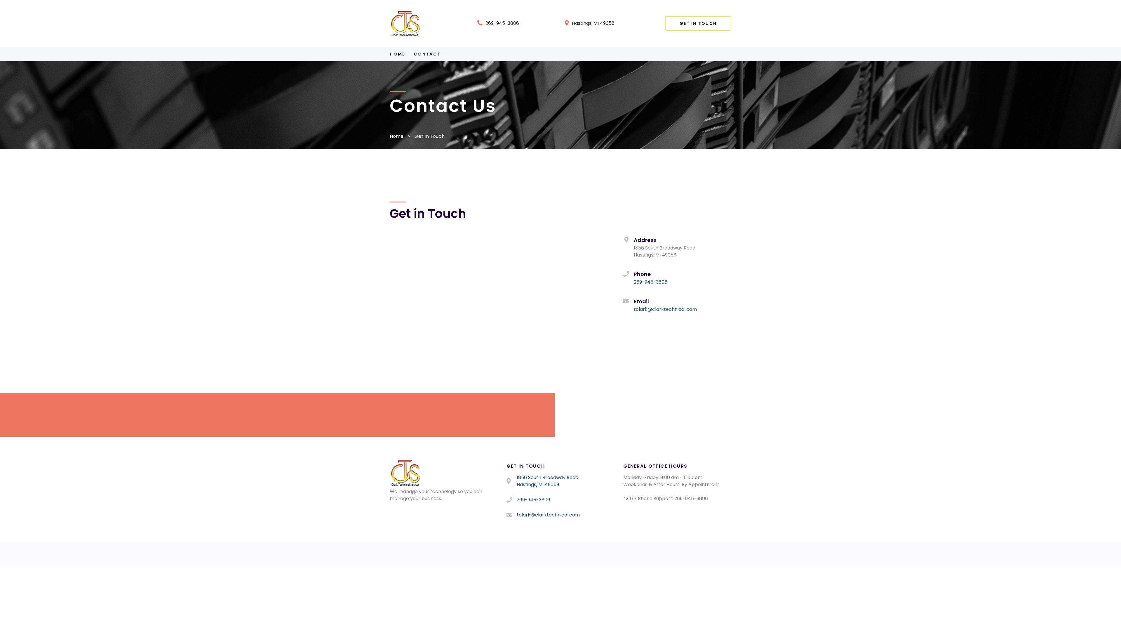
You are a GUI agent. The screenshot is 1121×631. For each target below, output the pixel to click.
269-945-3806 (502, 23)
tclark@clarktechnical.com (665, 309)
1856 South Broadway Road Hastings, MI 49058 (547, 481)
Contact (427, 54)
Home (397, 54)
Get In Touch (698, 23)
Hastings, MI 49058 (593, 23)
